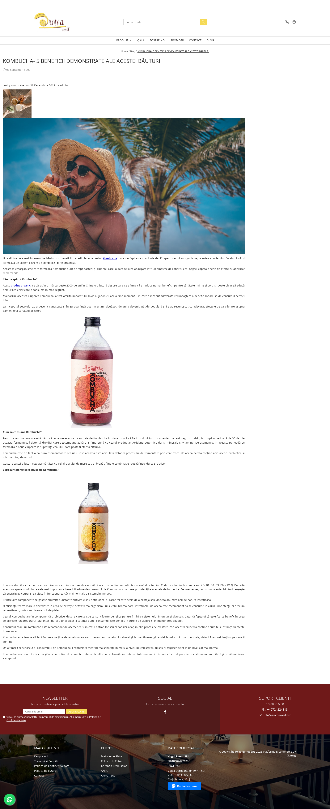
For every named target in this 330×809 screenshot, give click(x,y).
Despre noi (41, 756)
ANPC (104, 770)
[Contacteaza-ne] (286, 22)
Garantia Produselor (114, 766)
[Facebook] (165, 711)
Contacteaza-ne (187, 786)
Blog (210, 40)
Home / (125, 51)
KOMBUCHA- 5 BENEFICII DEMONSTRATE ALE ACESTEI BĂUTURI (173, 51)
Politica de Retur (111, 761)
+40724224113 (277, 709)
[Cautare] (203, 22)
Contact (39, 775)
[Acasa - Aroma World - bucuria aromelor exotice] (53, 22)
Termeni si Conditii (46, 761)
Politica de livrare (45, 770)
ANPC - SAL (108, 775)
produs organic (21, 285)
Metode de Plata (111, 756)
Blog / (133, 51)
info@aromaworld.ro (277, 715)
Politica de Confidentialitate (51, 766)
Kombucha (110, 258)
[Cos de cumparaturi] (293, 22)
